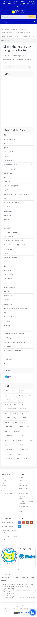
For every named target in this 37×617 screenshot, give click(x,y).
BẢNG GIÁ (3, 486)
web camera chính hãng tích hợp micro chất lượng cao (19, 36)
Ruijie (21, 445)
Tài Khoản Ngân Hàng (7, 493)
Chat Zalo (8, 1)
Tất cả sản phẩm (23, 506)
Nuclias (24, 436)
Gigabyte (16, 418)
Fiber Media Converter (11, 257)
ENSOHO (7, 418)
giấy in (6, 148)
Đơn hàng (21, 491)
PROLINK (21, 440)
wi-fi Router (7, 207)
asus (13, 395)
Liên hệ (24, 1)
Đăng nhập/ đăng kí (24, 486)
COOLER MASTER (10, 409)
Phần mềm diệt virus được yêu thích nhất (15, 29)
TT (19, 6)
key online (7, 181)
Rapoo (30, 440)
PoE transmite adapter (11, 317)
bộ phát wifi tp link (10, 404)
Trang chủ (3, 478)
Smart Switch (8, 325)
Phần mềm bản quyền (10, 164)
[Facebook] (19, 522)
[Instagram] (27, 522)
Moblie (16, 1)
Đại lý (2, 483)
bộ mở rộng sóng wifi (18, 400)
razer (6, 445)
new (5, 177)
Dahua (14, 413)
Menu (5, 22)
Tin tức (20, 511)
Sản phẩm (27, 4)
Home (2, 40)
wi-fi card (6, 224)
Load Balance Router (10, 283)
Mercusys (8, 431)
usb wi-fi (6, 219)
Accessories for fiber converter (13, 241)
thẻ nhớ (6, 135)
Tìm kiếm (32, 17)
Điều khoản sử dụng (14, 4)
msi (17, 436)
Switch (6, 198)
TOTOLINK (8, 454)
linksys (29, 427)
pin (5, 312)
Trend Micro (8, 458)
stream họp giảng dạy (10, 169)
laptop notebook (9, 274)
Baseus (21, 395)
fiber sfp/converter (9, 262)
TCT (5, 329)
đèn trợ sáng (8, 143)
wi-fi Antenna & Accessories (12, 351)
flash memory (8, 266)
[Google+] (23, 522)
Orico (6, 440)
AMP (6, 391)
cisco (21, 404)
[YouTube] (31, 522)
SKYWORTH (8, 449)
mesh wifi (17, 431)
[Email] (19, 526)
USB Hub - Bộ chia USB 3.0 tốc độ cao (15, 342)
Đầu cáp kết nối (8, 236)
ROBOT (14, 445)
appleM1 (6, 190)
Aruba (6, 395)
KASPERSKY (19, 427)
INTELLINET (8, 427)
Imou (16, 422)
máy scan (7, 291)
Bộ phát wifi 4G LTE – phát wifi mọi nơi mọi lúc (17, 33)
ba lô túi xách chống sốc (11, 139)
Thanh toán (4, 491)
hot (5, 363)
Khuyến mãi (7, 359)
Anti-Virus (14, 391)
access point (8, 211)
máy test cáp (8, 296)
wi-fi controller (8, 355)
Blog (19, 483)
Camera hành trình (9, 249)
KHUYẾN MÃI (22, 496)
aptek (22, 391)
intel (23, 422)
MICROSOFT (8, 436)
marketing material (9, 287)
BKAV (6, 400)
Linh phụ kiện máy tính (11, 186)
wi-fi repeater (8, 215)
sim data (6, 156)
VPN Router (7, 346)
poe (13, 440)
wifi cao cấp (26, 458)
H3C (24, 418)
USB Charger (8, 338)
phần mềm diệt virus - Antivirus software (16, 194)
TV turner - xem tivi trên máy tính (14, 334)
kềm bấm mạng (9, 160)
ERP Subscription (23, 493)
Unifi (17, 458)
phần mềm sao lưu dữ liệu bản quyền (15, 308)
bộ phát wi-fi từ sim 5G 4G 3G (13, 203)
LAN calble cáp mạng (10, 232)
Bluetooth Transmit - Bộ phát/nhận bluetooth (18, 245)
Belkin (29, 395)
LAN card (7, 228)
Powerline (7, 321)
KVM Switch (7, 270)
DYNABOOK (23, 413)
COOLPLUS (22, 409)
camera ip (7, 253)
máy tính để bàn (9, 300)
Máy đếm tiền (8, 173)
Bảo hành (31, 1)
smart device (8, 279)
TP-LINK (17, 454)
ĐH (34, 4)
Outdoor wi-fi (8, 304)
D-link (6, 413)
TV (4, 4)
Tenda (24, 449)
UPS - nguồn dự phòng (11, 152)
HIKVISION (8, 422)
